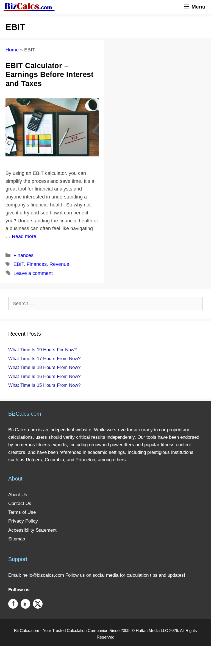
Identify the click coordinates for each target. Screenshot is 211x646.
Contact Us (19, 503)
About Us (17, 494)
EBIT (18, 264)
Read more (24, 236)
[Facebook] (13, 605)
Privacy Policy (23, 521)
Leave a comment (33, 273)
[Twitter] (38, 605)
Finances (23, 255)
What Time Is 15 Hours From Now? (44, 385)
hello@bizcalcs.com (43, 575)
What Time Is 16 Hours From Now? (44, 376)
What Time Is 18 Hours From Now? (44, 367)
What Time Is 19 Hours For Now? (42, 349)
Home (12, 50)
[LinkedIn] (25, 605)
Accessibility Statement (32, 530)
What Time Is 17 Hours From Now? (44, 358)
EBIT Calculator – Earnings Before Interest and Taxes (49, 75)
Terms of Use (22, 512)
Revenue (59, 264)
